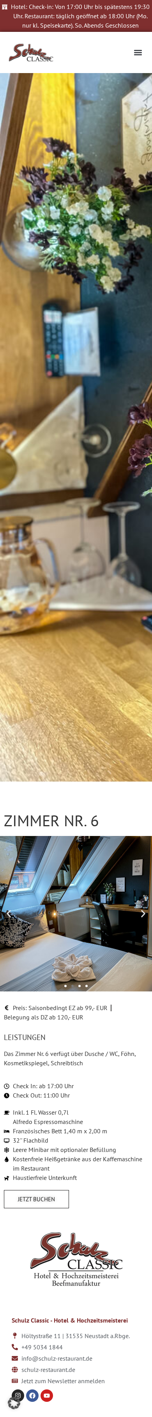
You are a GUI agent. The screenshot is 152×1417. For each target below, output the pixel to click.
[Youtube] (47, 1395)
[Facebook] (32, 1395)
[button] (137, 52)
